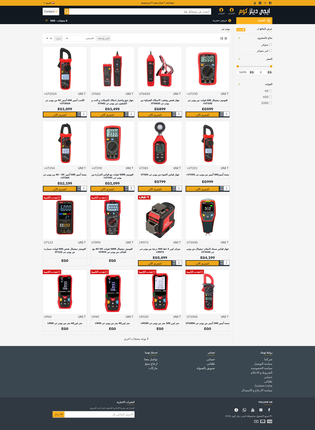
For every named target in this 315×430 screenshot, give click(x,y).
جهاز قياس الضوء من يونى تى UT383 (160, 174)
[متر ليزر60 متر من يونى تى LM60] (65, 292)
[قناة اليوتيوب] (252, 410)
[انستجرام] (261, 410)
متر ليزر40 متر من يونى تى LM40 (112, 323)
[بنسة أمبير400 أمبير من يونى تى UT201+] (208, 143)
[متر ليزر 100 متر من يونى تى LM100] (160, 292)
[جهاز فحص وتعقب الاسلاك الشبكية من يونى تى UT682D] (160, 69)
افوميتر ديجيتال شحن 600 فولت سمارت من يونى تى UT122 (65, 250)
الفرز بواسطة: (103, 38)
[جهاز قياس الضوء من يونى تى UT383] (160, 143)
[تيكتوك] (236, 410)
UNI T (224, 94)
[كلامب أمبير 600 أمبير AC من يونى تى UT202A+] (65, 69)
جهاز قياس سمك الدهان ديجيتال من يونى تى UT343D (207, 250)
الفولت (268, 84)
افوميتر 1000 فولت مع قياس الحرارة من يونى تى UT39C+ (112, 176)
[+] (222, 113)
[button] (202, 114)
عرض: (58, 38)
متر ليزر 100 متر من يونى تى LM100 (160, 323)
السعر (269, 58)
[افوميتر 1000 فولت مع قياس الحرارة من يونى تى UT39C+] (112, 143)
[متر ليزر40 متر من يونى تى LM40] (112, 292)
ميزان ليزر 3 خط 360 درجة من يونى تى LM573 (160, 250)
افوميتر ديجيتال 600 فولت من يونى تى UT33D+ (208, 102)
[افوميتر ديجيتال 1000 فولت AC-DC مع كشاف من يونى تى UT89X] (112, 217)
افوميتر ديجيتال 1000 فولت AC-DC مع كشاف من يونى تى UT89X (112, 250)
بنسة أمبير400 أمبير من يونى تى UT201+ (207, 174)
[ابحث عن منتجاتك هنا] (66, 11)
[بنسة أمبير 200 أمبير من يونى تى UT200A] (208, 292)
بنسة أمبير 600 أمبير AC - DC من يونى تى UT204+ (64, 176)
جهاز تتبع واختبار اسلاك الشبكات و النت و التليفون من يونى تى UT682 (112, 102)
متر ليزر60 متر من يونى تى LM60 (64, 323)
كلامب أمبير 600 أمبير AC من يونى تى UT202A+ (64, 102)
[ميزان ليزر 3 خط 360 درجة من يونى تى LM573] (160, 217)
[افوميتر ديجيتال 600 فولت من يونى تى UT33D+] (208, 69)
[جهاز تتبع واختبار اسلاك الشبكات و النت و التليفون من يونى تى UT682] (112, 69)
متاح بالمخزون (264, 37)
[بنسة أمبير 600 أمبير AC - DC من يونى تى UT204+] (65, 143)
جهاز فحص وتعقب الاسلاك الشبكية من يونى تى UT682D (159, 102)
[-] (222, 115)
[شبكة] (226, 38)
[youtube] (254, 3)
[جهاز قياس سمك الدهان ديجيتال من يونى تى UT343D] (208, 217)
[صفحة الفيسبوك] (269, 410)
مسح (240, 29)
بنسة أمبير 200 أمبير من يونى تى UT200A (207, 323)
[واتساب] (244, 410)
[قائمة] (222, 38)
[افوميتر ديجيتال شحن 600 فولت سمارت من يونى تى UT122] (65, 217)
